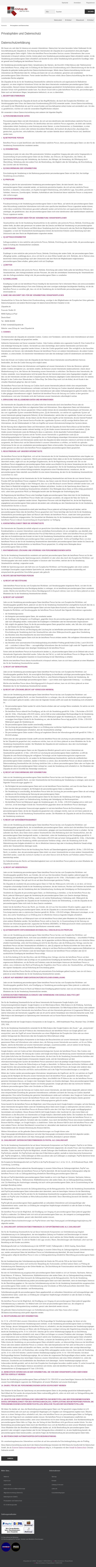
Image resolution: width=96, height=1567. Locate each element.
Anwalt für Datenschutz (77, 1448)
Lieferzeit (54, 1488)
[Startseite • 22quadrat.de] (17, 11)
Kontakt (54, 1480)
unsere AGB (7, 1484)
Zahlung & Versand (57, 1484)
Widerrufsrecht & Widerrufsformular (14, 1488)
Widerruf (6, 1476)
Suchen (89, 12)
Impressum (7, 1480)
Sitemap (54, 1476)
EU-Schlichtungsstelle (10, 1504)
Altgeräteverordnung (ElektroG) (13, 1492)
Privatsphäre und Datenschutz (13, 1500)
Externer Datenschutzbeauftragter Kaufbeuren (28, 1448)
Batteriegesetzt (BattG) (11, 1496)
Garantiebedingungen (58, 1492)
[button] (50, 11)
